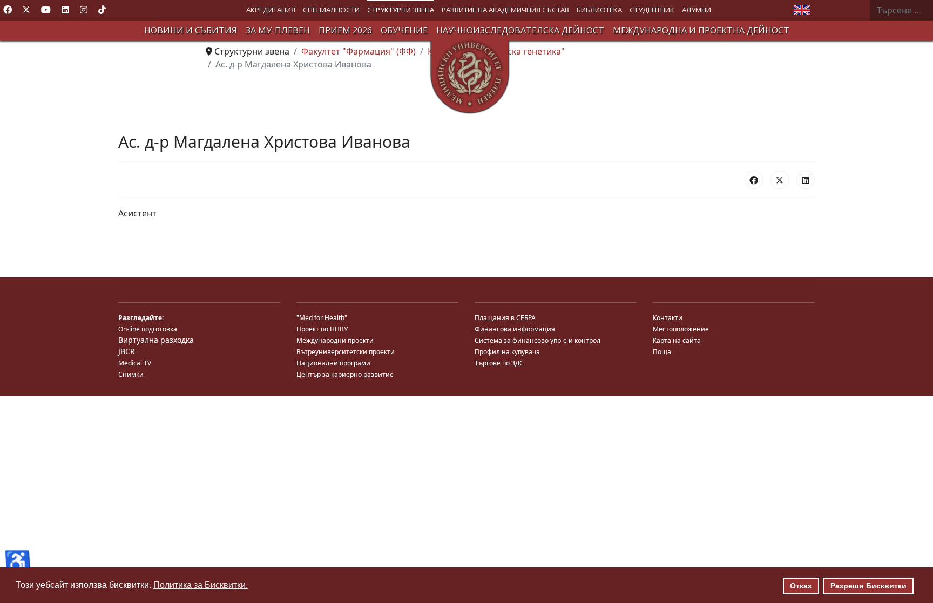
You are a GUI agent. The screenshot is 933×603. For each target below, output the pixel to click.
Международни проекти (335, 340)
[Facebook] (7, 10)
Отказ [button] (801, 585)
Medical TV (134, 363)
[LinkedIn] (805, 180)
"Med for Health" (321, 317)
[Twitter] (26, 10)
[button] (270, 10)
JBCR (126, 351)
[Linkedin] (65, 10)
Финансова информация (515, 329)
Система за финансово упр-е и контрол (537, 340)
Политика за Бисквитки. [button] (200, 585)
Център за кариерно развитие (345, 374)
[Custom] (102, 10)
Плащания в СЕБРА (505, 317)
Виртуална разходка (156, 340)
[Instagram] (83, 10)
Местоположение (681, 329)
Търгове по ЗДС (499, 363)
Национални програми (333, 363)
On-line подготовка (147, 329)
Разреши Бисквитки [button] (868, 585)
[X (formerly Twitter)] (779, 180)
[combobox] (901, 10)
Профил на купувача (507, 351)
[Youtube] (46, 10)
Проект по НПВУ (322, 329)
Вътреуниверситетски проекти (345, 351)
